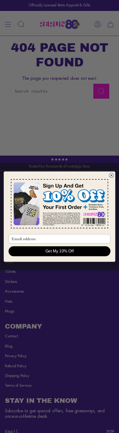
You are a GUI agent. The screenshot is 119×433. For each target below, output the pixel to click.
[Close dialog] (111, 175)
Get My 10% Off (59, 251)
